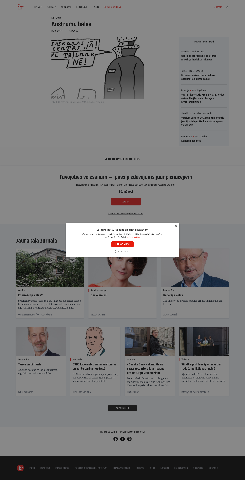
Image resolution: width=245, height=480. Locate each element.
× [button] (176, 226)
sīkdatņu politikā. (133, 237)
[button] (122, 251)
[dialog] (122, 240)
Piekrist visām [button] (122, 244)
